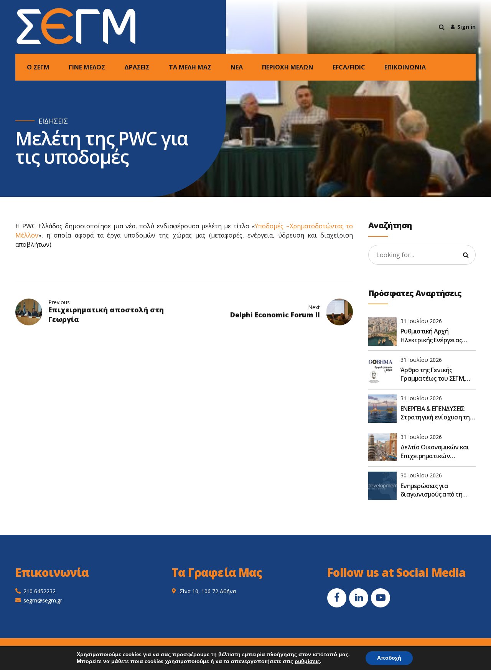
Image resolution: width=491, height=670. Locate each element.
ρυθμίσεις (307, 661)
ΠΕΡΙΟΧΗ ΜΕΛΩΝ (287, 67)
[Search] (442, 27)
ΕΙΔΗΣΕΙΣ (53, 121)
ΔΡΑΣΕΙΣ (137, 67)
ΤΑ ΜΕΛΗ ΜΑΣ (190, 67)
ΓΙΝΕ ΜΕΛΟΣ (87, 67)
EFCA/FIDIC (349, 67)
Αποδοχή (389, 658)
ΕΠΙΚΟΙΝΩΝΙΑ (405, 67)
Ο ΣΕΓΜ (38, 67)
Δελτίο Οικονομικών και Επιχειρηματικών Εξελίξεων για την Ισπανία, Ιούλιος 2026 (434, 451)
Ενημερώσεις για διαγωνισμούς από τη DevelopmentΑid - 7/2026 (434, 490)
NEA (237, 67)
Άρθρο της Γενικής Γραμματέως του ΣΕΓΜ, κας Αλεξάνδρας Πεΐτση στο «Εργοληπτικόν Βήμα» (437, 374)
